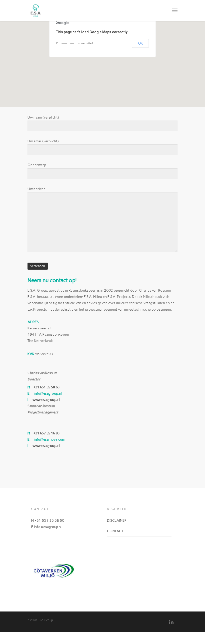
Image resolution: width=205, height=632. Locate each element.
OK (140, 43)
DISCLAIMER (116, 520)
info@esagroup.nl (48, 393)
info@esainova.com (49, 439)
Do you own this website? (74, 43)
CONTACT (115, 531)
